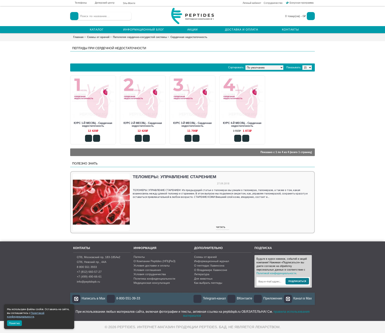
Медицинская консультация (152, 282)
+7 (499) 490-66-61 (89, 276)
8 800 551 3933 (87, 267)
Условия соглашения (147, 270)
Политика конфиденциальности (154, 278)
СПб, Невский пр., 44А (91, 262)
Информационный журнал (211, 261)
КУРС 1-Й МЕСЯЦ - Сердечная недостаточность (93, 124)
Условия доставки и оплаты (152, 265)
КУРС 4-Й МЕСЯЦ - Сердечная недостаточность (242, 124)
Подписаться (297, 281)
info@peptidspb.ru (88, 281)
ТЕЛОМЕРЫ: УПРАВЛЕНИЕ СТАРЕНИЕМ (174, 176)
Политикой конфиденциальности (276, 273)
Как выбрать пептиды (208, 282)
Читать (220, 227)
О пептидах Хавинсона (209, 265)
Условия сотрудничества (150, 274)
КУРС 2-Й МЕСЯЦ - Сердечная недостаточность (143, 124)
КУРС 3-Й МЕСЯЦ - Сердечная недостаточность (192, 124)
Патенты (139, 256)
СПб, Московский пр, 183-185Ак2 (98, 257)
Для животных (203, 278)
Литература (201, 274)
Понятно (14, 323)
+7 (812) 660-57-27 (89, 271)
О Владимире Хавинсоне (210, 270)
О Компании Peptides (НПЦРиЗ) (154, 261)
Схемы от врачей (205, 256)
